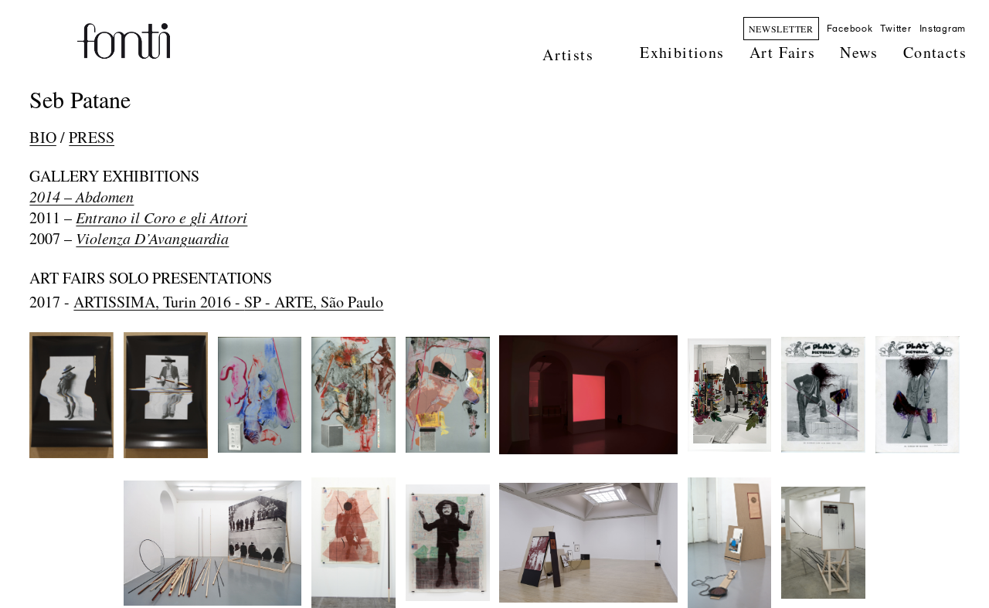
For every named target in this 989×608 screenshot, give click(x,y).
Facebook (850, 28)
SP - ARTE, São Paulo (313, 301)
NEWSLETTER (781, 28)
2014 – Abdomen (81, 196)
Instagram (942, 28)
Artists (567, 54)
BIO (42, 137)
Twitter (895, 28)
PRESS (91, 137)
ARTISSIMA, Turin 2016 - (158, 301)
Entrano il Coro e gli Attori (161, 217)
